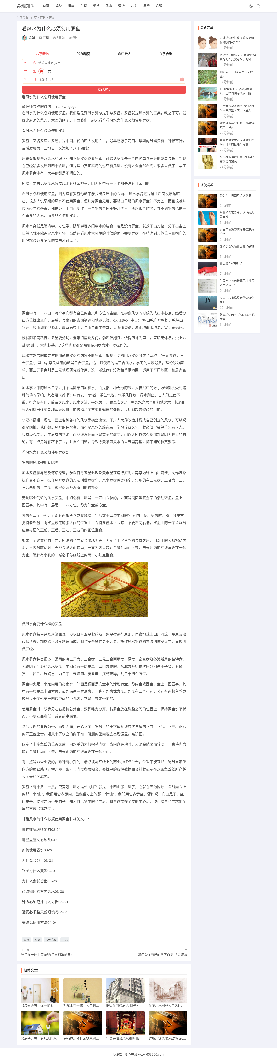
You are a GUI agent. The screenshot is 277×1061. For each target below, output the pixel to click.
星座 (71, 6)
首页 (46, 6)
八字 (134, 6)
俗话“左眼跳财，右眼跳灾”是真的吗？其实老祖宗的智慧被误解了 (238, 59)
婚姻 (96, 6)
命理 (159, 6)
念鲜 (32, 38)
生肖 (84, 6)
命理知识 (26, 6)
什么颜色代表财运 (231, 263)
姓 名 (30, 63)
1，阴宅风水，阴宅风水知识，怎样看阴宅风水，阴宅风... (237, 93)
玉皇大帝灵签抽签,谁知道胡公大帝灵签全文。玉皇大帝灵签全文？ (237, 110)
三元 (65, 939)
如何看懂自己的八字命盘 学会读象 (162, 954)
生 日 (30, 79)
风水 (109, 6)
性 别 (30, 71)
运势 (121, 6)
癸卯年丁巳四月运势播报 (235, 195)
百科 (43, 17)
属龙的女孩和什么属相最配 (237, 246)
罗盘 (37, 939)
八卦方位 (51, 939)
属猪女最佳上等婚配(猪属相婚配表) (46, 954)
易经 (146, 6)
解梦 (58, 6)
